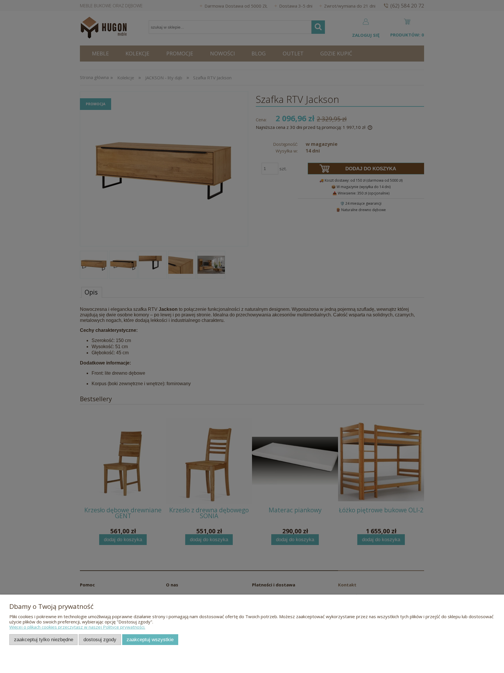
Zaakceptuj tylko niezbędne (43, 639)
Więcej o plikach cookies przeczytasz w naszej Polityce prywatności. (77, 627)
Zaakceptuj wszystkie (150, 639)
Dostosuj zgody (99, 639)
